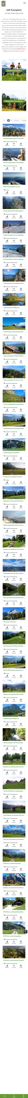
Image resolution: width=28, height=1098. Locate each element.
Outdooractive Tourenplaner (14, 101)
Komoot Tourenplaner (14, 70)
